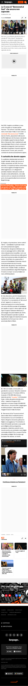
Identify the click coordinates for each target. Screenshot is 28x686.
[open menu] (1, 2)
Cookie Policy (4, 612)
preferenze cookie (12, 614)
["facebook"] (16, 595)
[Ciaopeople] (14, 682)
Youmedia (3, 610)
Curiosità (8, 534)
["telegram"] (20, 595)
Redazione (3, 614)
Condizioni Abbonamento (15, 612)
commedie (3, 534)
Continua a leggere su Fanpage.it (14, 482)
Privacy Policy (18, 610)
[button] (25, 17)
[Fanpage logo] (8, 2)
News (12, 534)
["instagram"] (6, 595)
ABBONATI (20, 2)
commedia (4, 134)
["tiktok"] (2, 595)
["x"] (13, 595)
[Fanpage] (14, 640)
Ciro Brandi (8, 17)
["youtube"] (9, 595)
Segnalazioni (10, 610)
